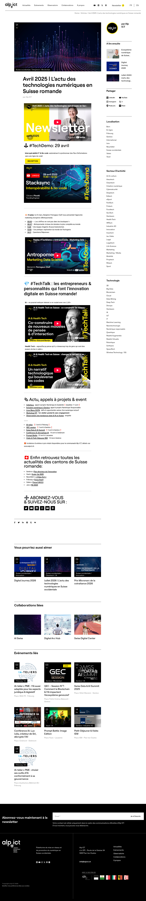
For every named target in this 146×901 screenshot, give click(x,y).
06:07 (29, 224)
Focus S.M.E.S (38, 482)
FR (131, 5)
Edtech (109, 196)
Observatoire (118, 853)
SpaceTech (110, 349)
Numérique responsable (115, 329)
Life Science (111, 246)
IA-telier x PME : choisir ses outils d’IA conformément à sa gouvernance (26, 774)
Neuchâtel (110, 147)
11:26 (29, 227)
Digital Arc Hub (52, 638)
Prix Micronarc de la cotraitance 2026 (84, 582)
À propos (117, 860)
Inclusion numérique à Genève (38, 407)
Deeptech (110, 193)
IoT (107, 316)
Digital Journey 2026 (25, 580)
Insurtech (110, 233)
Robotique (110, 342)
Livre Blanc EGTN (33, 410)
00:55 (29, 221)
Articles (84, 13)
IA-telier (29, 425)
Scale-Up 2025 (38, 474)
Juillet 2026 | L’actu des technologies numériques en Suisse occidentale (56, 585)
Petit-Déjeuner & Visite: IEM (86, 732)
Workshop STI (31, 413)
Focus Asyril (38, 479)
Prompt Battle (31, 435)
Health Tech (111, 219)
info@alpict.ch (85, 862)
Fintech (109, 206)
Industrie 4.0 (111, 226)
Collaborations (119, 857)
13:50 (29, 229)
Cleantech (110, 183)
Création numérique (114, 186)
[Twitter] (26, 508)
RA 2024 (34, 485)
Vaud (108, 157)
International (111, 140)
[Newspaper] (47, 508)
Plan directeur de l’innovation (45, 471)
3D (107, 285)
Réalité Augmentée (114, 336)
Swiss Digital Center (84, 638)
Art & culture (111, 176)
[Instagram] (42, 508)
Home (77, 13)
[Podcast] (53, 508)
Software (110, 346)
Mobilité (109, 256)
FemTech (109, 203)
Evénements (118, 850)
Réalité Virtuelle (112, 339)
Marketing (110, 250)
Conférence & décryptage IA (37, 433)
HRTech (109, 223)
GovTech (109, 213)
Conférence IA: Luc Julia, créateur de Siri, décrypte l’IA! (25, 733)
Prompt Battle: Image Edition (55, 732)
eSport (109, 199)
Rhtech (109, 263)
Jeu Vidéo (110, 236)
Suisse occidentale (113, 150)
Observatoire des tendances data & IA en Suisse (45, 415)
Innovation (110, 229)
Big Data (109, 289)
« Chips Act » (40, 477)
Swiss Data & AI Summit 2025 (86, 687)
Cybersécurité (111, 189)
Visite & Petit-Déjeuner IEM (37, 438)
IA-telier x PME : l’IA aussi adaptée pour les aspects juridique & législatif (27, 688)
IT (107, 319)
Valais (108, 153)
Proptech (110, 259)
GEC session (31, 427)
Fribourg (109, 133)
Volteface (30, 405)
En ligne (109, 130)
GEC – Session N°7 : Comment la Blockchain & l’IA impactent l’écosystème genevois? (57, 690)
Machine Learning (113, 322)
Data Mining (111, 299)
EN (137, 5)
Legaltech (110, 243)
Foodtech (110, 209)
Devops (109, 305)
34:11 (29, 232)
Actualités (117, 846)
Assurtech (110, 179)
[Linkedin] (37, 508)
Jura (108, 143)
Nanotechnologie (113, 326)
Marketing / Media (113, 253)
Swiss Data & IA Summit (35, 430)
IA (107, 312)
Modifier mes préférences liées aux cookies (15, 886)
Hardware (110, 216)
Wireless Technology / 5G (116, 352)
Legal (108, 239)
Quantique (110, 332)
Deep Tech (110, 302)
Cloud (108, 296)
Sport (108, 266)
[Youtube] (31, 508)
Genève (109, 137)
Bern (108, 127)
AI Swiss (18, 638)
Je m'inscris (135, 816)
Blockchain (110, 292)
